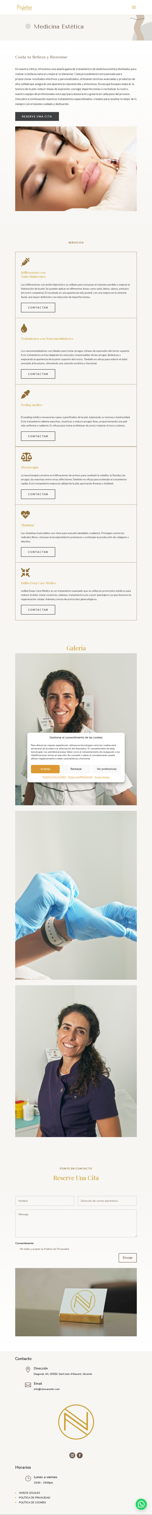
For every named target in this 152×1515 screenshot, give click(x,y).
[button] (141, 1504)
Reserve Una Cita (37, 116)
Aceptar (45, 769)
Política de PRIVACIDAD (80, 777)
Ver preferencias (107, 769)
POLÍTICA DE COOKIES (54, 777)
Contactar (38, 307)
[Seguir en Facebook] (80, 1455)
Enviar (128, 1257)
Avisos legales (102, 777)
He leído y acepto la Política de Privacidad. (44, 1249)
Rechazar (76, 769)
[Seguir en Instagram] (72, 1455)
